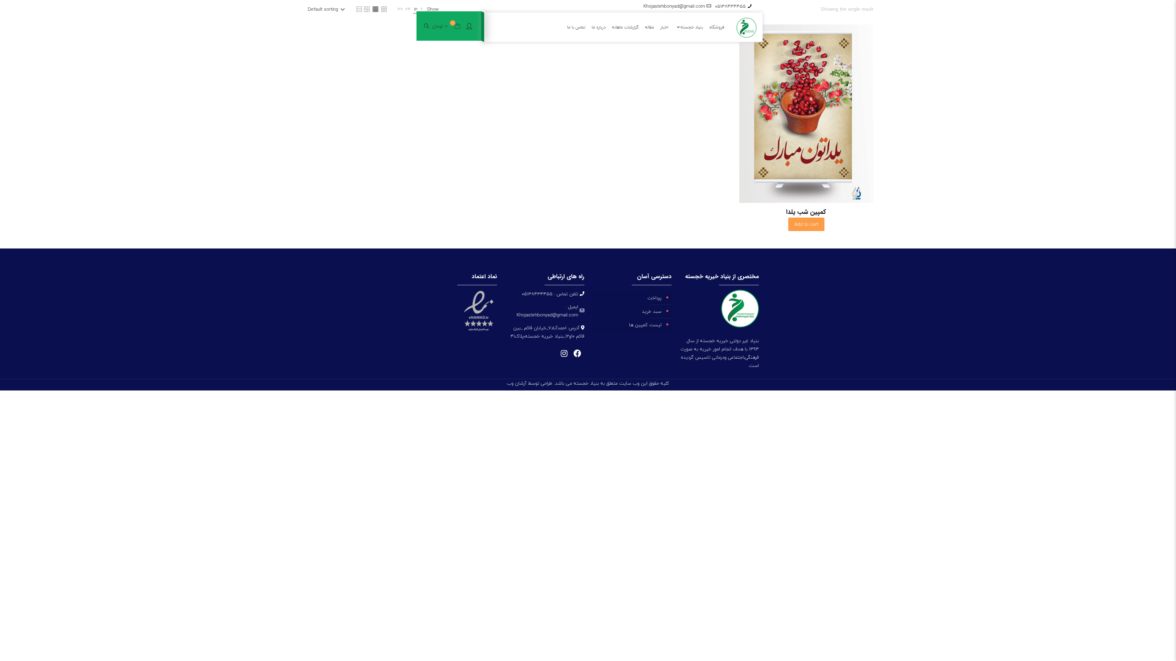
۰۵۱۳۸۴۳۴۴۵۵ (730, 6)
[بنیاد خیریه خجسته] (746, 27)
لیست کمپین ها (645, 325)
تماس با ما (576, 27)
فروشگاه (716, 27)
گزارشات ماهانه (625, 27)
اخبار (664, 27)
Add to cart (806, 224)
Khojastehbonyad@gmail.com (674, 6)
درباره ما (599, 27)
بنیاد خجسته (691, 27)
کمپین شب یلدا (806, 212)
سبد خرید (652, 311)
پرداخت (654, 298)
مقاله (649, 27)
